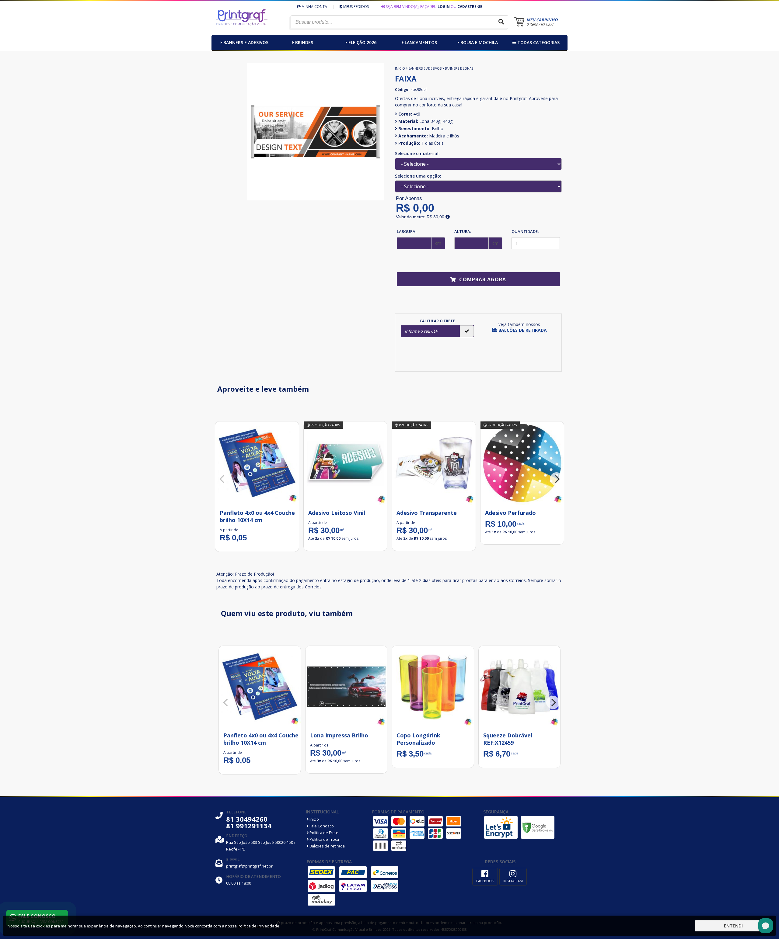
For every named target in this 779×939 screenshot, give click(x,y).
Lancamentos (421, 42)
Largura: (406, 231)
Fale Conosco (321, 826)
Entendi (733, 926)
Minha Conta (314, 6)
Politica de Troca (324, 839)
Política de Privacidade (258, 926)
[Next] (556, 479)
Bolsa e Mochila (479, 42)
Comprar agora (482, 279)
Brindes (304, 42)
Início (400, 68)
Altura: (462, 231)
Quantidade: (525, 231)
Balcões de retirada (327, 846)
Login (444, 6)
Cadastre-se (469, 6)
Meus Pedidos (355, 6)
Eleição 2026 (362, 42)
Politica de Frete (323, 832)
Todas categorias (538, 42)
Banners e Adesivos (245, 42)
